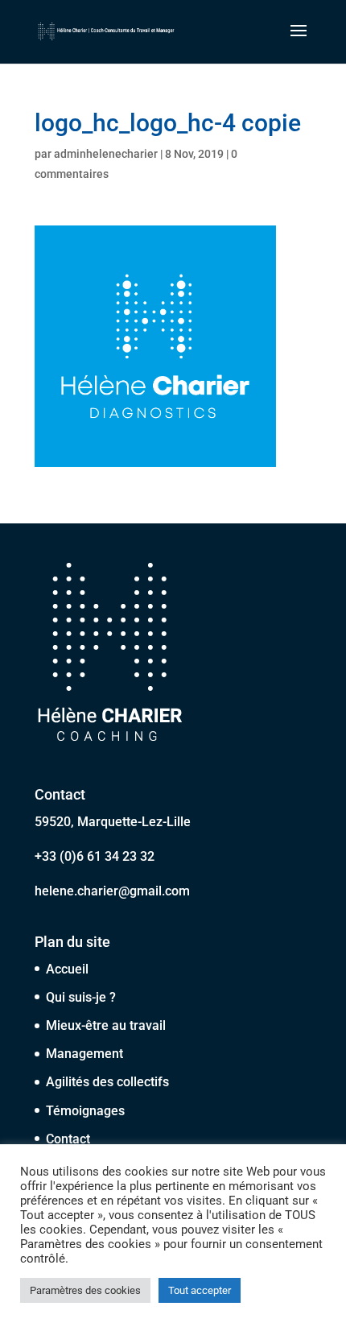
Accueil (67, 969)
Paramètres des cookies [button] (85, 1290)
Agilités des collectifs (107, 1081)
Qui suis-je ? (81, 997)
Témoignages (85, 1110)
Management (84, 1053)
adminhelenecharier (106, 153)
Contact (68, 1139)
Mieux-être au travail (106, 1025)
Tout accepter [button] (199, 1290)
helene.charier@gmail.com (112, 891)
